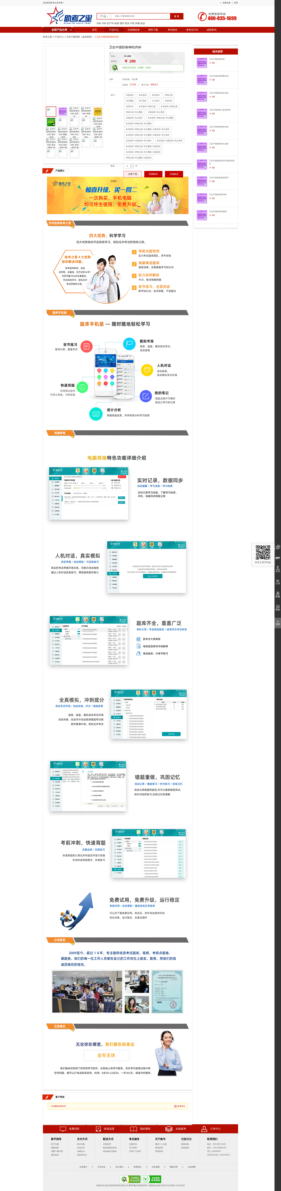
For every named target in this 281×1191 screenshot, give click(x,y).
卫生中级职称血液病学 (219, 177)
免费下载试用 (57, 1151)
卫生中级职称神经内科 (219, 127)
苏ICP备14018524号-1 (139, 1185)
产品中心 (114, 29)
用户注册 (55, 1144)
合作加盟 (156, 1167)
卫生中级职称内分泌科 (219, 144)
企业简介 (83, 1167)
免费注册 (226, 3)
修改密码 (159, 1148)
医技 (127, 23)
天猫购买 (174, 174)
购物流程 (55, 1148)
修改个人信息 (161, 1144)
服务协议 (55, 1155)
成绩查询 (211, 29)
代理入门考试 (135, 1151)
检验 (116, 23)
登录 (236, 3)
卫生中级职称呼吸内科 (219, 76)
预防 (122, 23)
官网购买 (153, 174)
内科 (99, 23)
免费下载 (132, 174)
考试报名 (172, 29)
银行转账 (81, 1144)
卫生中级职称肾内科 (218, 194)
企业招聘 (192, 1167)
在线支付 (81, 1148)
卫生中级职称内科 (217, 59)
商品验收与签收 (110, 1151)
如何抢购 (185, 1148)
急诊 (142, 23)
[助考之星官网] (70, 16)
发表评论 (181, 1106)
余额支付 (81, 1151)
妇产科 (110, 23)
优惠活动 (186, 1139)
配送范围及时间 (110, 1148)
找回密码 (159, 1151)
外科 (104, 23)
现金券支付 (82, 1155)
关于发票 (133, 1148)
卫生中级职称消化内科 (219, 93)
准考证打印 (192, 29)
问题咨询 (133, 1144)
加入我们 (119, 1167)
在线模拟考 (133, 29)
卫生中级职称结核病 (218, 211)
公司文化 (101, 1167)
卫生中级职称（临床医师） (80, 36)
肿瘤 (137, 23)
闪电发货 (107, 1144)
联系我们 (137, 1167)
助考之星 (47, 36)
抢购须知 (185, 1144)
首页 (94, 29)
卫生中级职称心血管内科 (220, 110)
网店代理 (174, 1167)
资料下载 (153, 29)
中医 (132, 23)
